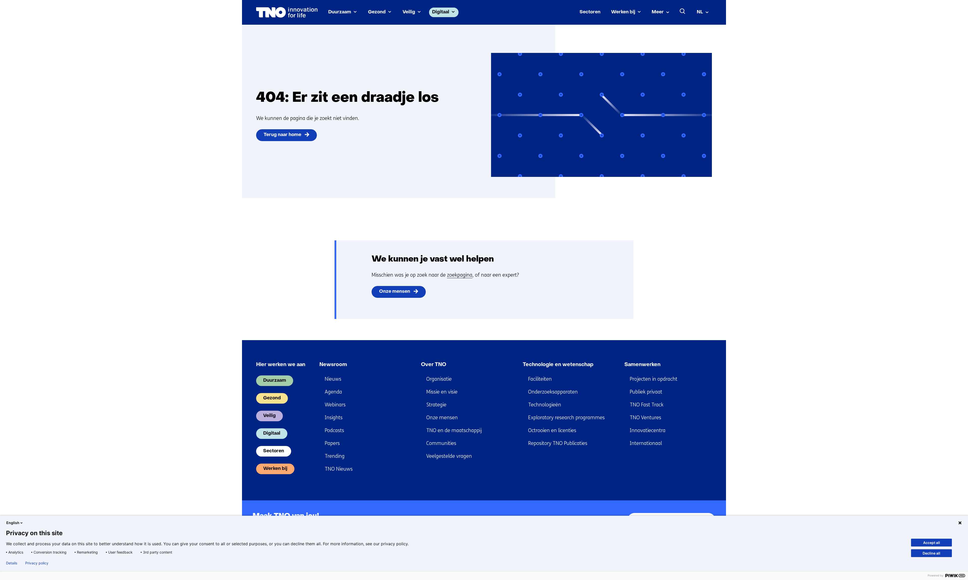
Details (11, 563)
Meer (658, 12)
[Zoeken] (682, 11)
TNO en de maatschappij (454, 430)
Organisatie (439, 379)
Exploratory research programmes (566, 418)
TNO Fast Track (646, 405)
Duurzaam (339, 12)
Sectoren (590, 12)
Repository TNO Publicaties (557, 443)
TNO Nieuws (339, 469)
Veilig (409, 12)
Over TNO (433, 364)
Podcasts (334, 430)
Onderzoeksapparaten (553, 392)
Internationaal (646, 443)
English (12, 523)
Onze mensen (394, 291)
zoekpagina (459, 275)
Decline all (931, 553)
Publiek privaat (646, 392)
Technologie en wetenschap (558, 364)
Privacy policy (36, 563)
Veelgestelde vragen (449, 456)
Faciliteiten (540, 379)
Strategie (436, 405)
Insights (334, 418)
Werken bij (623, 12)
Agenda (333, 392)
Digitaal (440, 12)
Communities (441, 443)
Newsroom (333, 364)
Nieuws (333, 379)
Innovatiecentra (648, 430)
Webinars (335, 405)
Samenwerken (642, 364)
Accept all (931, 542)
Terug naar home (282, 135)
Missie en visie (442, 392)
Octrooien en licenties (552, 430)
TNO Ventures (645, 418)
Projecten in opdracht (653, 379)
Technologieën (544, 405)
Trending (335, 456)
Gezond (377, 12)
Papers (332, 443)
